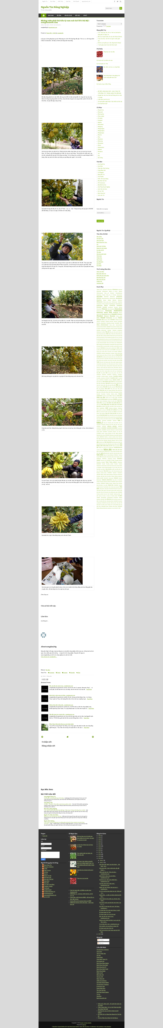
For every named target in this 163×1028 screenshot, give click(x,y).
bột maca (98, 346)
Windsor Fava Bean (113, 506)
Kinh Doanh (76, 1)
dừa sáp (112, 383)
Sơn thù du (115, 479)
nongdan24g (60, 33)
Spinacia (101, 481)
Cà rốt (103, 349)
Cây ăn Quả (119, 355)
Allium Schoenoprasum (102, 324)
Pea (101, 456)
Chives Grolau (109, 365)
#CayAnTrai (101, 110)
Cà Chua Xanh (108, 347)
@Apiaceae (115, 289)
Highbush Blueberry (113, 408)
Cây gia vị (114, 356)
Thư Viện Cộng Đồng (49, 884)
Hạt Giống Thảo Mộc (105, 406)
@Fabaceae (119, 296)
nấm (98, 442)
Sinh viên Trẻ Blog (101, 246)
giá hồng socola (105, 395)
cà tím (113, 349)
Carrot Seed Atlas (118, 353)
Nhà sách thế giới (101, 279)
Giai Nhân (100, 166)
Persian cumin (119, 456)
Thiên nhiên (103, 490)
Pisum (107, 462)
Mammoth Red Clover (101, 435)
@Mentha (114, 300)
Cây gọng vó (101, 358)
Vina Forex (99, 951)
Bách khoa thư (101, 193)
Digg (79, 672)
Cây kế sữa (111, 358)
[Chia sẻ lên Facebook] (47, 679)
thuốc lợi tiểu (119, 490)
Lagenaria (99, 424)
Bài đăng (48, 670)
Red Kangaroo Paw (118, 470)
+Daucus (105, 319)
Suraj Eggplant (100, 485)
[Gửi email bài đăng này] (42, 679)
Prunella (103, 463)
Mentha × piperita (108, 436)
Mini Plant (105, 438)
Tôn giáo (99, 252)
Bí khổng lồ (113, 337)
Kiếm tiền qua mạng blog (103, 275)
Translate (108, 26)
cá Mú (121, 347)
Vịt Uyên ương (104, 504)
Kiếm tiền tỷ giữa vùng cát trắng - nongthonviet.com (62, 695)
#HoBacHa (115, 312)
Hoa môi (98, 415)
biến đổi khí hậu (116, 340)
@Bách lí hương (113, 291)
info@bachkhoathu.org (49, 891)
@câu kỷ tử (109, 294)
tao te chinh (47, 897)
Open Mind (46, 881)
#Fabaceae (104, 308)
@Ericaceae (112, 296)
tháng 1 (101, 862)
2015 (99, 856)
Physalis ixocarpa (118, 460)
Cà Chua (103, 347)
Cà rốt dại (107, 349)
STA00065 (113, 481)
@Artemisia (99, 291)
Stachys (117, 481)
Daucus (110, 379)
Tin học (98, 994)
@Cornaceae (119, 294)
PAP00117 (116, 454)
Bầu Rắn (98, 335)
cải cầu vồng (104, 351)
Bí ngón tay (106, 339)
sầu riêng (109, 476)
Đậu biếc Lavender (111, 386)
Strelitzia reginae (108, 483)
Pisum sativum (113, 462)
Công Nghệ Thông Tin (50, 796)
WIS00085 (120, 506)
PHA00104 (104, 458)
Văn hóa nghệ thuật (101, 254)
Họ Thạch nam (111, 411)
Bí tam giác (110, 340)
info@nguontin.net (48, 893)
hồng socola (110, 416)
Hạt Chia (104, 402)
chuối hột (105, 367)
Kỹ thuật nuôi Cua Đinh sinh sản (104, 60)
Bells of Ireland (104, 335)
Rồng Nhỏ (46, 882)
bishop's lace (114, 342)
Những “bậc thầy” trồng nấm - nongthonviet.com (61, 705)
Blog (103, 344)
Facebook (51, 672)
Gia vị (110, 395)
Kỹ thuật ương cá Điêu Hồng (104, 84)
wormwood (109, 508)
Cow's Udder (107, 370)
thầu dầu (115, 488)
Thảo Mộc (111, 488)
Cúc (107, 372)
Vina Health (100, 176)
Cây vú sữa (113, 362)
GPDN (45, 868)
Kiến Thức (60, 1)
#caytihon (116, 307)
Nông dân (49, 676)
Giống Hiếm (114, 397)
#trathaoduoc (101, 147)
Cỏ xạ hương (115, 369)
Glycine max (104, 399)
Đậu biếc (105, 386)
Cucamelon (120, 374)
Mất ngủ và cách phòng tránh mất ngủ (53, 816)
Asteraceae (99, 331)
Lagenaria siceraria (105, 424)
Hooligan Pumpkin (100, 416)
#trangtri (102, 317)
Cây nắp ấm (99, 360)
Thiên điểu (99, 490)
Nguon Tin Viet (47, 875)
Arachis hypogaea (114, 328)
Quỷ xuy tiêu (114, 467)
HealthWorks (101, 408)
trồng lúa (109, 499)
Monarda (105, 440)
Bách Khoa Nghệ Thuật (102, 969)
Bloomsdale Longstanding (109, 344)
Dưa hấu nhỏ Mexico (101, 383)
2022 (99, 842)
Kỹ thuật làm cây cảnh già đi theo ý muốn (109, 910)
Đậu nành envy (114, 388)
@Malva (109, 300)
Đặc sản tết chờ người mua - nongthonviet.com (61, 685)
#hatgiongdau (101, 128)
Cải (121, 349)
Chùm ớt (98, 367)
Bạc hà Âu (116, 331)
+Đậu (109, 319)
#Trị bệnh (100, 118)
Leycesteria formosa (112, 431)
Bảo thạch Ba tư (102, 333)
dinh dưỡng (105, 381)
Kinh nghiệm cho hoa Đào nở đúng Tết (108, 926)
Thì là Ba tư (119, 488)
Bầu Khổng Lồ (119, 333)
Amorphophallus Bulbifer (101, 326)
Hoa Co (46, 874)
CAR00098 (99, 353)
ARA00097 (108, 328)
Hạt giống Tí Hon (113, 406)
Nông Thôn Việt (100, 978)
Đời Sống (59, 15)
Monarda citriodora (111, 440)
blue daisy (117, 344)
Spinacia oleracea (107, 481)
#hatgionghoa (101, 130)
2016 (99, 854)
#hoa (99, 137)
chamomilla (99, 363)
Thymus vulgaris (100, 493)
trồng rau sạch (118, 499)
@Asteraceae (105, 291)
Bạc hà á (112, 331)
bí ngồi (110, 339)
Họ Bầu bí (114, 409)
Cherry (117, 363)
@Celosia (114, 294)
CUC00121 (104, 374)
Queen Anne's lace (112, 465)
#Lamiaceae (105, 314)
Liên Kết (85, 15)
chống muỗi (119, 365)
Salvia (105, 474)
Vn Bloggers (101, 172)
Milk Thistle (101, 438)
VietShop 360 (100, 283)
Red (113, 470)
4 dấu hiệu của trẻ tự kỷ (104, 99)
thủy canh (99, 492)
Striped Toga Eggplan (117, 483)
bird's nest (109, 342)
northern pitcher (100, 449)
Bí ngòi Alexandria (100, 339)
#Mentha (109, 314)
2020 (99, 846)
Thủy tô (102, 492)
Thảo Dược (102, 488)
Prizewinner (120, 462)
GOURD (115, 399)
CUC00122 (109, 374)
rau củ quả (108, 469)
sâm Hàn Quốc (104, 476)
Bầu (107, 333)
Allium (121, 323)
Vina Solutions (107, 1026)
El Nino (120, 392)
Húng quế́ (103, 418)
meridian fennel (115, 436)
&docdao (107, 303)
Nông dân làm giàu (117, 449)
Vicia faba (108, 502)
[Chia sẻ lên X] (46, 679)
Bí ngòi (120, 337)
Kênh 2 (44, 676)
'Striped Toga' (99, 289)
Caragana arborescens (106, 353)
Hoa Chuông (102, 413)
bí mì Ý (117, 337)
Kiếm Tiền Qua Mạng (103, 178)
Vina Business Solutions (103, 949)
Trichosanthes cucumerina (112, 497)
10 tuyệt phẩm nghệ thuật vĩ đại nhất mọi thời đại (110, 101)
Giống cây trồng (101, 397)
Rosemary (115, 472)
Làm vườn (120, 424)
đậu (117, 385)
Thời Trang (99, 259)
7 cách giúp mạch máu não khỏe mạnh (107, 45)
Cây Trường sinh (106, 362)
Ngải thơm (116, 442)
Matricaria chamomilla (114, 435)
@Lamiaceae (119, 298)
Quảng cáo (99, 281)
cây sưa (118, 360)
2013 (99, 934)
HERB (106, 408)
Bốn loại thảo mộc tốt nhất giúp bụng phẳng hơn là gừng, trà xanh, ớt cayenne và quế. (85, 838)
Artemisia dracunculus (101, 330)
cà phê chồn (99, 349)
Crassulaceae (119, 370)
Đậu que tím (99, 392)
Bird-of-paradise (103, 342)
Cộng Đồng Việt (48, 802)
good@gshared (47, 889)
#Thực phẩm (101, 116)
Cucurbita (110, 376)
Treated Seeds (114, 495)
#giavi (109, 308)
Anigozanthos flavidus (115, 326)
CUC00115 (99, 374)
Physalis (112, 460)
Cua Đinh (103, 372)
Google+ (65, 672)
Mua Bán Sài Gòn (102, 180)
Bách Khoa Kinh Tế (101, 967)
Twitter (58, 672)
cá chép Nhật (116, 346)
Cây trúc (101, 362)
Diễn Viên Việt (100, 974)
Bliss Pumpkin (99, 344)
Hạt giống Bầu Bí (116, 402)
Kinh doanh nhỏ (100, 961)
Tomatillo (111, 493)
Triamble (98, 497)
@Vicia (103, 303)
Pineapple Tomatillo (101, 462)
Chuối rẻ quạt (110, 367)
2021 (99, 844)
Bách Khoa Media (101, 971)
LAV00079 (99, 427)
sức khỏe (105, 485)
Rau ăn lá (120, 467)
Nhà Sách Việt (47, 877)
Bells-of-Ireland (110, 335)
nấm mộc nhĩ (101, 442)
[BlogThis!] (44, 679)
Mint (108, 438)
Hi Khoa (46, 872)
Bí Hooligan (108, 337)
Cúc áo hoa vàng (112, 372)
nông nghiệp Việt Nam (115, 451)
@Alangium (109, 289)
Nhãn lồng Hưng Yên (103, 443)
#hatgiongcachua (100, 310)
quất (108, 465)
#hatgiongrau (101, 132)
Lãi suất (99, 955)
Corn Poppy (102, 370)
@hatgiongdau (112, 298)
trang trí (105, 495)
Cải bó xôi (99, 351)
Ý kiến (119, 508)
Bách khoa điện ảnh (101, 998)
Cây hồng (106, 358)
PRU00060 (99, 463)
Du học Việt (101, 191)
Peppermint (104, 456)
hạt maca (118, 406)
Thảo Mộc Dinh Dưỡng (103, 168)
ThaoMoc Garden (48, 886)
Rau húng (101, 470)
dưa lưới (108, 383)
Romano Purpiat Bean (102, 472)
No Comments (57, 25)
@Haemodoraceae (105, 298)
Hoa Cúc (107, 413)
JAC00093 (99, 420)
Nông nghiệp (99, 451)
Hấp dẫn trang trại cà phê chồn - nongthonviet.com (61, 714)
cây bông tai (104, 356)
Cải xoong (109, 351)
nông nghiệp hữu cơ (106, 451)
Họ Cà (119, 409)
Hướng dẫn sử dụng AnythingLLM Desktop (54, 798)
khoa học (105, 422)
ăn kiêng (103, 331)
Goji (108, 399)
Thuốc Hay (99, 258)
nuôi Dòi (111, 453)
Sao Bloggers (100, 261)
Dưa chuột (111, 381)
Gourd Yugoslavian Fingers (105, 400)
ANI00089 (109, 326)
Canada (115, 351)
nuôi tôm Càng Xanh (117, 453)
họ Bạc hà (104, 409)
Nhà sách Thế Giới (48, 879)
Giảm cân (115, 395)
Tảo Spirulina (106, 486)
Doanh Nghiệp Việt (62, 1026)
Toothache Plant (117, 493)
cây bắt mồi (99, 356)
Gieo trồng (119, 395)
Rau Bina (98, 469)
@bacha (120, 291)
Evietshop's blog (101, 986)
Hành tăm (119, 400)
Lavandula (103, 427)
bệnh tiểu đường (101, 337)
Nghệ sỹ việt (100, 973)
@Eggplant (106, 296)
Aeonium (115, 321)
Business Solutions (48, 866)
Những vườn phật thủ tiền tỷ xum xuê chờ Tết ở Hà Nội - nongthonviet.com (65, 22)
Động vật (113, 392)
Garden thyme (114, 393)
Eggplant (117, 392)
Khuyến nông (111, 422)
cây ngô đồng (104, 360)
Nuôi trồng (100, 454)
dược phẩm (116, 383)
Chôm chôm (114, 365)
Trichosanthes (103, 497)
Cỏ (104, 369)
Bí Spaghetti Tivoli (104, 340)
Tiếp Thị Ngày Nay (101, 953)
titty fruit (105, 493)
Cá (102, 346)
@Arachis (120, 289)
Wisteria (98, 508)
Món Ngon (101, 440)
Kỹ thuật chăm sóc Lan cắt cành (107, 914)
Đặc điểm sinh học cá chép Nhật (112, 67)
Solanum (116, 477)
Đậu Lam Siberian (100, 388)
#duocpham (100, 124)
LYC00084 (99, 433)
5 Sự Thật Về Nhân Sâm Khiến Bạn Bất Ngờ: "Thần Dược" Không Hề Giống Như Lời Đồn (64, 810)
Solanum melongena (107, 479)
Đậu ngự (102, 390)
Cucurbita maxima (117, 376)
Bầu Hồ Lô (114, 333)
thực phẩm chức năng (113, 492)
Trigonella (102, 499)
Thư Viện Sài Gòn (101, 990)
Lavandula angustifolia (112, 427)
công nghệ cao (113, 370)
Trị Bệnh (120, 495)
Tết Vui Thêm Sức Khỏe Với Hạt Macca (108, 1018)
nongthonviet (110, 447)
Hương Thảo (119, 418)
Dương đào (103, 385)
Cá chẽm (111, 346)
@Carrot (103, 294)
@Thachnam (99, 303)
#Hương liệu (101, 114)
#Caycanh (100, 112)
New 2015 (109, 442)
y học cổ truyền (115, 508)
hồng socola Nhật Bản (117, 416)
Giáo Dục (68, 1)
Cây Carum (109, 356)
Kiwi (119, 422)
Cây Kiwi (115, 358)
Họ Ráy (105, 411)
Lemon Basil (99, 431)
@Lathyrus (99, 300)
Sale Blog (99, 996)
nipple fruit (105, 447)
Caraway (112, 353)
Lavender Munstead (111, 429)
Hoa (99, 155)
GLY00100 (99, 399)
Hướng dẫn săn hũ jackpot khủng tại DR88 (80, 901)
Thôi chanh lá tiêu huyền (111, 490)
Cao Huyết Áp (101, 164)
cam (113, 351)
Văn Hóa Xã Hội (68, 15)
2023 (99, 840)
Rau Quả (106, 470)
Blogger (84, 1024)
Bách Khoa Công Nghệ (102, 965)
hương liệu (113, 418)
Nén (106, 442)
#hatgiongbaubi (118, 308)
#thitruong (100, 141)
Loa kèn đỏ (119, 431)
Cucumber (99, 376)
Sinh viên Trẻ (101, 195)
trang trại (101, 495)
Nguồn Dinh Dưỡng (49, 821)
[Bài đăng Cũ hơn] (93, 737)
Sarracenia (115, 474)
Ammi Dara (112, 324)
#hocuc (120, 312)
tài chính (101, 486)
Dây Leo (100, 381)
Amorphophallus (119, 324)
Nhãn (98, 443)
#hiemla (100, 135)
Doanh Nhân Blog (101, 988)
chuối (102, 367)
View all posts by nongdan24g (49, 656)
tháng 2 (101, 860)
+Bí (99, 153)
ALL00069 (117, 323)
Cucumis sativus (104, 376)
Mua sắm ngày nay (101, 273)
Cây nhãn (114, 360)
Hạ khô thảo (114, 400)
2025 (99, 838)
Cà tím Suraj (117, 349)
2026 (99, 835)
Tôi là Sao (99, 256)
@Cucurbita (99, 296)
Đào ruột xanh (109, 385)
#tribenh (100, 149)
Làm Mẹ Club (100, 238)
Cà (101, 346)
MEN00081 (102, 436)
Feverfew (108, 393)
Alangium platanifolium (101, 323)
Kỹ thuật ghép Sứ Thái (102, 63)
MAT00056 (107, 435)
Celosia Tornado (119, 362)
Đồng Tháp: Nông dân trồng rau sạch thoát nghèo (61, 724)
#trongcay (100, 151)
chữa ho (120, 367)
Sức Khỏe (52, 1)
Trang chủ (44, 835)
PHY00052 (108, 460)
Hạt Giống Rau (113, 404)
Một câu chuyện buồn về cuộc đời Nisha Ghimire (110, 36)
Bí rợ (120, 339)
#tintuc (99, 145)
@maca (104, 300)
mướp (117, 440)
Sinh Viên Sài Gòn (102, 189)
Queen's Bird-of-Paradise (107, 467)
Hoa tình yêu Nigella (118, 415)
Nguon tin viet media (102, 248)
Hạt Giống (100, 157)
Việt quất (118, 502)
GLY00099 (120, 397)
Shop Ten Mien (100, 271)
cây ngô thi (110, 360)
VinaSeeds (46, 888)
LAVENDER (104, 429)
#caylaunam (110, 307)
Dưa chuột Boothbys (118, 381)
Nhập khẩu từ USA (107, 445)
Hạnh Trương (47, 870)
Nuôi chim (107, 453)
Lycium (102, 433)
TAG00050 (116, 485)
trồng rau (113, 499)
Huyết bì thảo (108, 418)
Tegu (110, 486)
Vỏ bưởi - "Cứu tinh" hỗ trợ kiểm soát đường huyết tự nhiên (57, 804)
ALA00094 (120, 321)
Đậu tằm (104, 392)
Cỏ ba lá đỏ (107, 369)
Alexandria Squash (110, 323)
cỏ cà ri (111, 369)
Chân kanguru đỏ (111, 363)
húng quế (99, 418)
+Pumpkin (112, 319)
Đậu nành (107, 388)
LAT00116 (99, 426)
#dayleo (100, 122)
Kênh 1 (120, 420)
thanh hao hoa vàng (115, 486)
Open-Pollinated (110, 454)
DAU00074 (106, 379)
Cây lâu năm (119, 358)
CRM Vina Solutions (102, 980)
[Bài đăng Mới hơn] (42, 737)
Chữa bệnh (116, 367)
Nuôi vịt (105, 454)
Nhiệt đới (101, 447)
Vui (97, 244)
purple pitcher (104, 465)
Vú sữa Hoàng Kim (116, 504)
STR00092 (103, 483)
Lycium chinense (108, 433)
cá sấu (110, 349)
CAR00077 (120, 351)
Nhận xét (101, 943)
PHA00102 (99, 458)
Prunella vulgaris (109, 463)
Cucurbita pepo (114, 377)
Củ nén (98, 372)
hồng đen (106, 416)
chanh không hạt (104, 363)
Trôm (105, 499)
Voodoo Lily (109, 504)
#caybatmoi (119, 305)
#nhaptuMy (114, 314)
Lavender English (118, 429)
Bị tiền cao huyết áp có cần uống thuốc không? (109, 42)
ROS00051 (109, 472)
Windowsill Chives (104, 506)
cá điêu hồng (113, 347)
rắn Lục (110, 470)
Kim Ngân (116, 422)
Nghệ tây (120, 442)
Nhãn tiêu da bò (111, 443)
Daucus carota (116, 379)
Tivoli (108, 493)
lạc (121, 422)
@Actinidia (105, 289)
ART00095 (120, 328)
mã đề (113, 433)
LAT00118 (104, 426)
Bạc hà (107, 331)
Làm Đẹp (99, 263)
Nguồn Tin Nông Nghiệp (55, 7)
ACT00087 (103, 321)
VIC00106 (104, 502)
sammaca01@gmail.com (50, 895)
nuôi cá (103, 453)
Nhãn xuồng (117, 443)
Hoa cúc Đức (113, 413)
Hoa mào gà (119, 413)
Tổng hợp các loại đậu (109, 51)
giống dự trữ (109, 397)
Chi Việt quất (100, 365)
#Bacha (106, 305)
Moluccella (116, 438)
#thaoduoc (100, 139)
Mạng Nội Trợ (101, 174)
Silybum (112, 476)
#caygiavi (100, 120)
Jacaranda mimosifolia (107, 420)
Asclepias (109, 330)
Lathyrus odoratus (112, 426)
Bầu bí (110, 333)
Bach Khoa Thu (48, 865)
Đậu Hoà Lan (119, 386)
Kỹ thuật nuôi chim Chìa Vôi (106, 928)
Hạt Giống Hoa (105, 404)
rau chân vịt (103, 469)
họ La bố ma (101, 411)
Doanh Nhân (100, 957)
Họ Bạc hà (109, 409)
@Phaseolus (100, 301)
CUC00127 (114, 374)
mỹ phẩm (120, 440)
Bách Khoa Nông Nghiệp (50, 808)
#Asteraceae (99, 305)
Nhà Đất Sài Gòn (102, 185)
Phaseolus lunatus (112, 458)
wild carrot (99, 506)
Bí (105, 337)
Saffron (102, 474)
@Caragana (99, 294)
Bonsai (120, 344)
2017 (99, 852)
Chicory (104, 365)
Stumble (72, 672)
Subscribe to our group (102, 209)
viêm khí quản (113, 502)
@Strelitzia (120, 301)
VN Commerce (101, 183)
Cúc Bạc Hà (119, 372)
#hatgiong (100, 126)
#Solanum (119, 314)
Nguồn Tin (44, 1)
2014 (99, 858)
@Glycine (99, 298)
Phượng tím (103, 460)
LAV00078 (120, 426)
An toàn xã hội (100, 250)
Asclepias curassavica (117, 330)
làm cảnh (111, 424)
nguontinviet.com (86, 1)
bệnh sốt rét (115, 335)
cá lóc (118, 347)
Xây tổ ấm (99, 236)
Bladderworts (119, 342)
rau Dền (113, 469)
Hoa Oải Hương (103, 415)
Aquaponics (103, 328)
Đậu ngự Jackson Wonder (110, 390)
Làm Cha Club (100, 240)
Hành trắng (99, 402)
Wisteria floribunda (103, 508)
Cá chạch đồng (106, 346)
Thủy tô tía (106, 492)
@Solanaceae (114, 301)
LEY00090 (105, 431)
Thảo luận (107, 488)
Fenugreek (103, 393)
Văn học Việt (100, 976)
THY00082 (120, 492)
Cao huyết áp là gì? (102, 103)
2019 (99, 848)
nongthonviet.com (118, 447)
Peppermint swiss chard (111, 456)
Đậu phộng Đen (119, 390)
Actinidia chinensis (109, 321)
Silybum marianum (118, 476)
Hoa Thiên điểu (111, 415)
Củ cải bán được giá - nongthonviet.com (109, 924)
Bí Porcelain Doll (115, 339)
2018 (99, 850)
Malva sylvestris (119, 433)
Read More (89, 689)
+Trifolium (117, 319)
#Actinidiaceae (112, 303)
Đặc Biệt (114, 385)
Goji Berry (111, 399)
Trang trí (109, 495)
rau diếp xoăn (117, 469)
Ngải (113, 442)
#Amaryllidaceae (119, 303)
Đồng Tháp (108, 392)
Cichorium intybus (100, 369)
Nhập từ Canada (116, 445)
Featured (98, 393)
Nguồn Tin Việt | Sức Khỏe (51, 815)
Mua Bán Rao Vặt (101, 277)
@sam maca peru (107, 301)
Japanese (115, 420)
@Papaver (120, 300)
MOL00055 (111, 438)
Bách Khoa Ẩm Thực (102, 242)
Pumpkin (116, 463)
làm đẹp (115, 424)
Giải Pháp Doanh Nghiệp (104, 187)
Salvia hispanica (109, 474)
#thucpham (100, 143)
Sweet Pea (110, 485)
